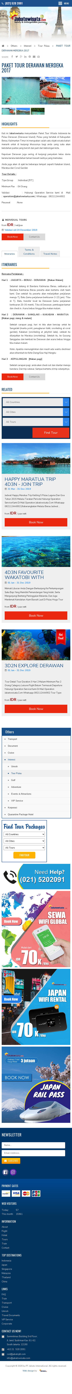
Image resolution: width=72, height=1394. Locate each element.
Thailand (6, 1277)
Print (38, 56)
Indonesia (6, 1260)
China (4, 1281)
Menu (66, 3)
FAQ (4, 1294)
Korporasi (12, 807)
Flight (4, 1231)
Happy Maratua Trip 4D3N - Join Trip (30, 482)
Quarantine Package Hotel (20, 814)
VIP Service (17, 800)
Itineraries (9, 253)
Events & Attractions (21, 794)
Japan (4, 1264)
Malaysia (6, 1273)
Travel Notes (50, 253)
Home (3, 46)
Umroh (14, 766)
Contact (5, 1247)
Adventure (16, 787)
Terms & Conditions (29, 251)
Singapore (7, 1269)
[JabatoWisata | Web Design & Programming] (44, 1370)
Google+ (21, 56)
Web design (28, 1370)
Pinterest (29, 56)
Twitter (16, 56)
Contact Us (34, 236)
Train (4, 1243)
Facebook (12, 56)
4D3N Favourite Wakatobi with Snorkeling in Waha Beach (30, 575)
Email (34, 56)
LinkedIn (25, 56)
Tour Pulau (44, 45)
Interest (27, 45)
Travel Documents (11, 1315)
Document (13, 746)
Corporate (7, 1323)
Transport (12, 739)
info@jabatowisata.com (18, 1358)
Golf (13, 780)
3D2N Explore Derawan (34, 665)
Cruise (11, 753)
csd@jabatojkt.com (16, 1354)
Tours (5, 1239)
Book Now (12, 236)
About (5, 1226)
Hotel (4, 1235)
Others (14, 45)
